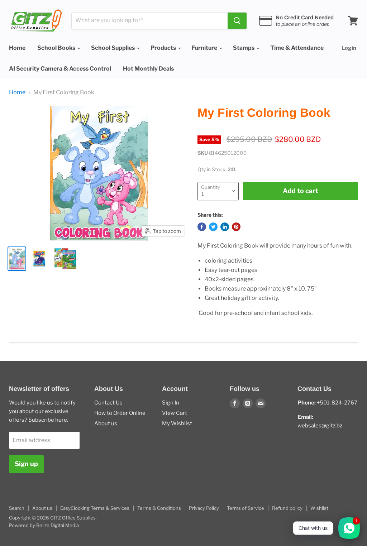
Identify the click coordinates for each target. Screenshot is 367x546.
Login (349, 48)
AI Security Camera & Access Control (60, 68)
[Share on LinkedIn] (224, 226)
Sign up (26, 464)
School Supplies (113, 47)
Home (17, 47)
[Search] (237, 21)
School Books (56, 47)
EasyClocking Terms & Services (94, 508)
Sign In (170, 402)
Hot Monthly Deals (148, 68)
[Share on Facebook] (201, 226)
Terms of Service (245, 508)
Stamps (244, 47)
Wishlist (319, 508)
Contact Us (108, 402)
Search (16, 508)
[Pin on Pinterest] (236, 226)
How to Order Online (120, 413)
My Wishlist (177, 423)
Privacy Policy (204, 508)
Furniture (205, 47)
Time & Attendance (297, 47)
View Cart (174, 413)
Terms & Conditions (159, 508)
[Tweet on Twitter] (213, 226)
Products (164, 47)
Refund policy (287, 508)
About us (105, 423)
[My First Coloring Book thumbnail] (16, 258)
